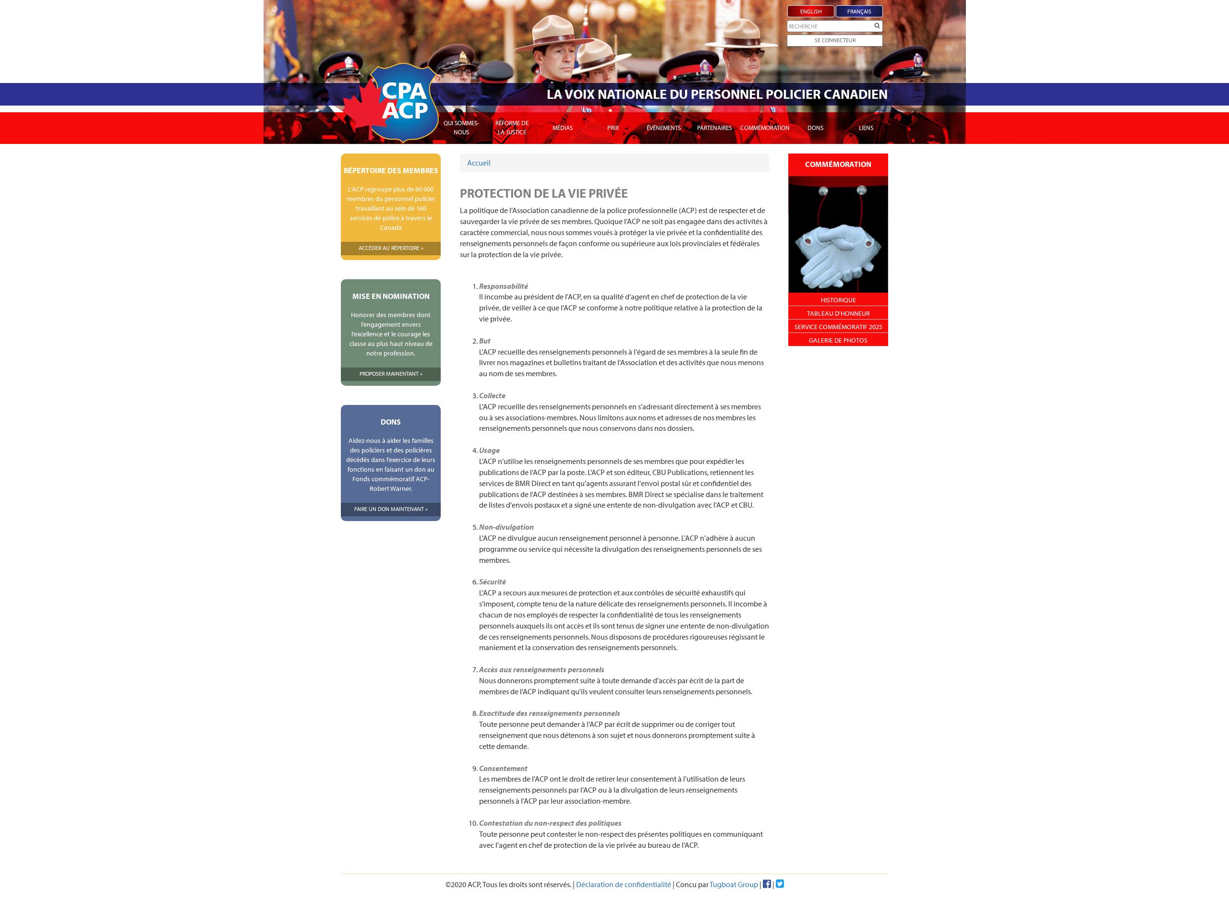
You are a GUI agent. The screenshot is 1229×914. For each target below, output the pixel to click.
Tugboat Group (734, 884)
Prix (613, 127)
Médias (563, 127)
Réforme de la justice (512, 127)
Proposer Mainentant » (391, 373)
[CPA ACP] (390, 103)
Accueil (479, 162)
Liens (866, 127)
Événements (664, 127)
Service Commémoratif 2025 (838, 326)
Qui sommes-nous (461, 127)
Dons (815, 127)
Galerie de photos (838, 340)
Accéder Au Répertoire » (391, 247)
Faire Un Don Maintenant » (391, 508)
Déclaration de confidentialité (623, 884)
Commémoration (765, 127)
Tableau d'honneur (838, 313)
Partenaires (714, 127)
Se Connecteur (835, 40)
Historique (838, 300)
